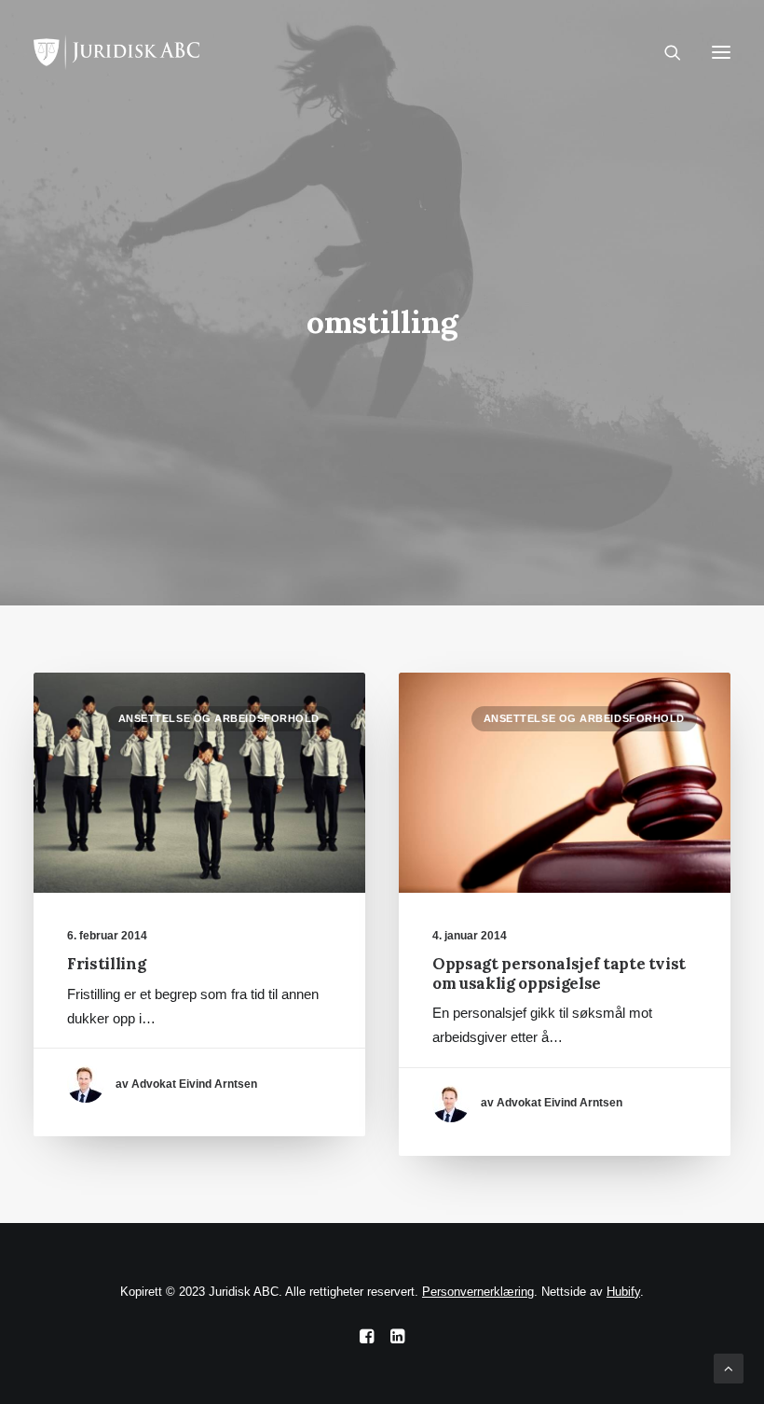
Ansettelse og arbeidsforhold (219, 718)
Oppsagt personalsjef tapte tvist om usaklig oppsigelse (559, 973)
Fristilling (106, 963)
